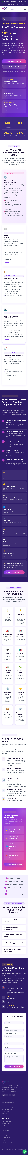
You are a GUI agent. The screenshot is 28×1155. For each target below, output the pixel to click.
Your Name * (8, 1020)
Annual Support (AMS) (7, 1107)
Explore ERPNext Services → (11, 220)
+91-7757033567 (10, 998)
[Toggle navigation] (24, 9)
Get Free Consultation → (14, 61)
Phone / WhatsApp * (10, 1033)
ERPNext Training (6, 1113)
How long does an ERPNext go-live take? (13, 920)
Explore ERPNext (14, 66)
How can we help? (10, 1053)
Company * (7, 1027)
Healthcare (4, 1125)
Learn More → (7, 262)
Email (6, 1041)
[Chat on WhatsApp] (25, 1152)
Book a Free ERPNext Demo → (14, 572)
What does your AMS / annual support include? (12, 950)
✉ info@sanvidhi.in (19, 4)
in (3, 1095)
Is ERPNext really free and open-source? (13, 935)
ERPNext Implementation (8, 1102)
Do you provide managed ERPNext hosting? (11, 928)
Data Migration (5, 1111)
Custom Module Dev (7, 1109)
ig (13, 1095)
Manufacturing (5, 1123)
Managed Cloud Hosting (8, 1104)
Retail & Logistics (6, 1130)
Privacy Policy (9, 1152)
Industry (7, 1047)
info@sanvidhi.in (10, 1002)
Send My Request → (14, 1066)
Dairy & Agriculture (6, 1121)
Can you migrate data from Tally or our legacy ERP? (13, 943)
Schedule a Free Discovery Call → (14, 864)
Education (4, 1128)
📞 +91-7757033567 (9, 4)
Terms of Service (18, 1152)
